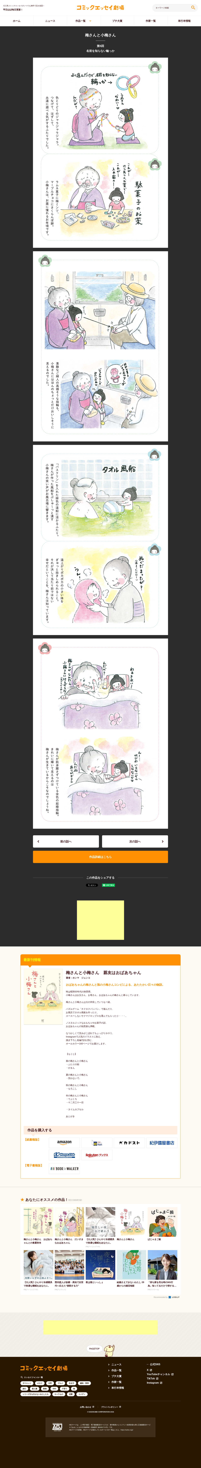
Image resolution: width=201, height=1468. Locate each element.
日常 (50, 1383)
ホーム (16, 21)
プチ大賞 (117, 21)
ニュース (50, 21)
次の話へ (135, 841)
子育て (64, 1389)
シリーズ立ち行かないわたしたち (36, 1394)
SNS (54, 1389)
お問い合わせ (85, 1407)
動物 (45, 1389)
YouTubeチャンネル (158, 1374)
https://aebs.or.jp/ (127, 1430)
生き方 (71, 1383)
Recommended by (161, 1297)
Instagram (153, 1383)
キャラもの (58, 1394)
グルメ (60, 1383)
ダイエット (27, 1383)
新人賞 (34, 1389)
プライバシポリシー (109, 1407)
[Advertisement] (100, 920)
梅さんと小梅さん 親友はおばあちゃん (103, 972)
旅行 (24, 1389)
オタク (39, 1383)
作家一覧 (151, 21)
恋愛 (71, 1394)
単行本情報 (117, 1387)
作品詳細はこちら (100, 856)
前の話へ (66, 841)
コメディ (82, 1394)
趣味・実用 (84, 1383)
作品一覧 (81, 21)
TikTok (151, 1378)
